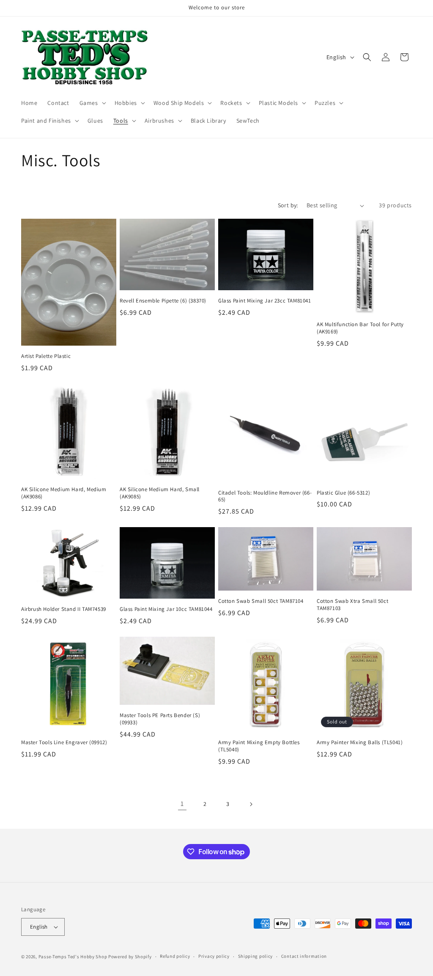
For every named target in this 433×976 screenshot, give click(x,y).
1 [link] (182, 803)
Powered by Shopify (130, 957)
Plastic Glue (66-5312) (343, 492)
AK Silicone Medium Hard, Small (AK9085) (160, 493)
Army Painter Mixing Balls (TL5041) (360, 742)
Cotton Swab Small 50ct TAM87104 (261, 601)
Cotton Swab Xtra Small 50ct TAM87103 (352, 605)
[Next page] (250, 804)
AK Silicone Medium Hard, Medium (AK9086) (64, 493)
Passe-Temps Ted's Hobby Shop (72, 957)
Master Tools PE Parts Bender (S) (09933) (160, 719)
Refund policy (175, 956)
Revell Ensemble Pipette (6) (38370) (163, 300)
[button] (92, 103)
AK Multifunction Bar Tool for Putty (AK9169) (360, 328)
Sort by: (288, 205)
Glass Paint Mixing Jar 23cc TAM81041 (264, 300)
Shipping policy (255, 956)
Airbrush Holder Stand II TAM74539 (63, 609)
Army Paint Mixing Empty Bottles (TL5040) (259, 746)
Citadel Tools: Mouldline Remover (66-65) (265, 496)
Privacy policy (214, 956)
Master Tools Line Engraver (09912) (64, 742)
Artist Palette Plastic (46, 356)
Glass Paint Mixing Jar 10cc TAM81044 (166, 609)
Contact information (304, 956)
